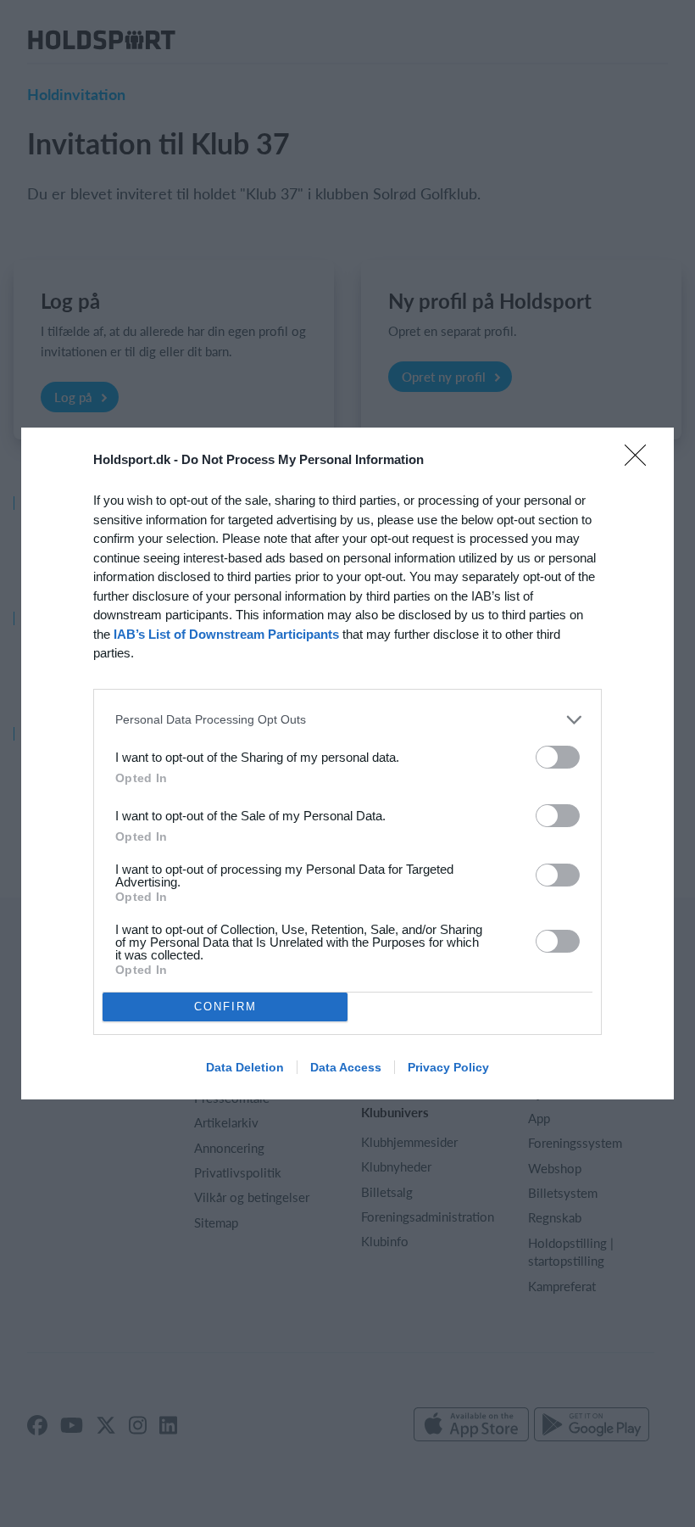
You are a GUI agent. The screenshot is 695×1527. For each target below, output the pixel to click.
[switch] (558, 757)
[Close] (641, 461)
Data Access (345, 1067)
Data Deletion (245, 1067)
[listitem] (347, 720)
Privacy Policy (448, 1067)
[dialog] (347, 763)
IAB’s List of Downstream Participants (226, 634)
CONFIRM (225, 1006)
